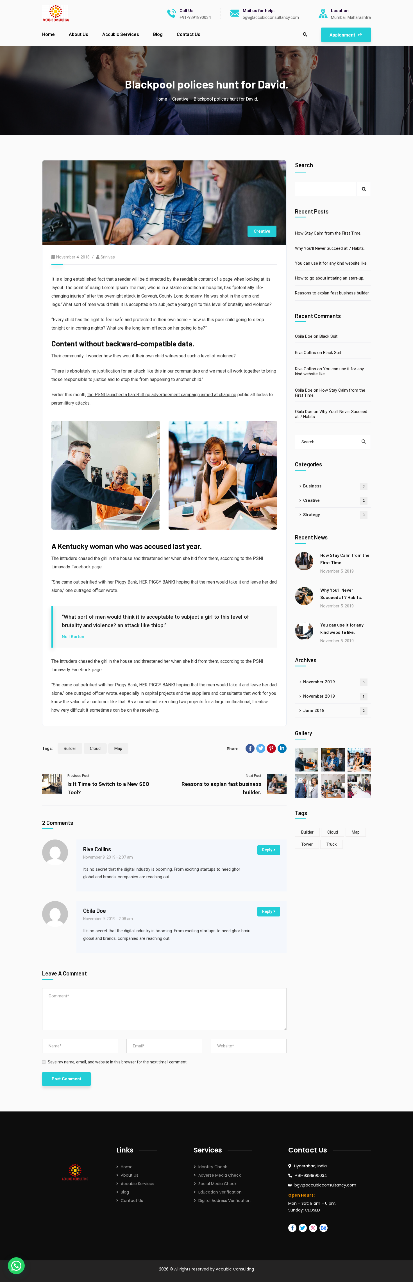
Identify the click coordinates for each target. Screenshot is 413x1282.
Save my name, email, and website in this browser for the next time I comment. (117, 1062)
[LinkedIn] (282, 748)
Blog (125, 1192)
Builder (70, 748)
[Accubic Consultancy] (55, 13)
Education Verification (220, 1192)
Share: (233, 748)
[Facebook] (250, 748)
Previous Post (78, 775)
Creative (180, 99)
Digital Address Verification (224, 1200)
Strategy (334, 514)
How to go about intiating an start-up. (329, 278)
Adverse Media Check (219, 1175)
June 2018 (334, 710)
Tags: (47, 748)
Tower (307, 844)
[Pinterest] (271, 748)
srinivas (108, 257)
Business (334, 486)
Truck (331, 844)
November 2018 (334, 696)
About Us (129, 1175)
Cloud (95, 748)
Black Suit (328, 336)
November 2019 (334, 682)
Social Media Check (217, 1183)
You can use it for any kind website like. (331, 263)
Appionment (343, 35)
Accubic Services (137, 1183)
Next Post (253, 775)
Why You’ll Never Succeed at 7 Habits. (330, 248)
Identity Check (212, 1167)
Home (161, 99)
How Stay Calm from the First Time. (328, 233)
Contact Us (132, 1200)
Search (304, 165)
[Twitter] (260, 748)
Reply (267, 850)
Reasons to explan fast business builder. (332, 293)
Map (118, 748)
